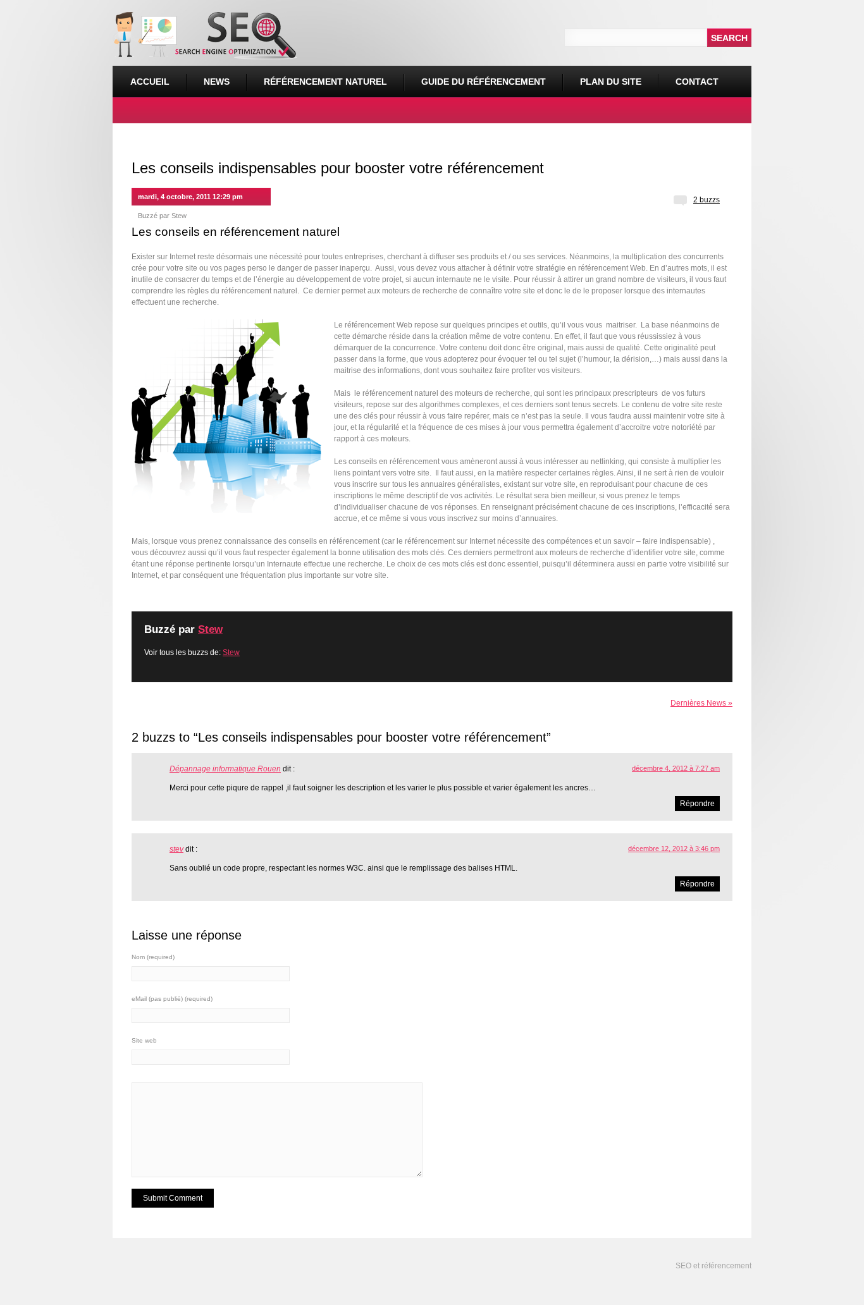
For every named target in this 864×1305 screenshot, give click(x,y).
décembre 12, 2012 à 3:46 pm (674, 848)
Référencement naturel (316, 76)
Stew (179, 215)
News (217, 82)
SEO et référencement (712, 1265)
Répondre (697, 803)
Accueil (150, 82)
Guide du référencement (483, 82)
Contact (697, 82)
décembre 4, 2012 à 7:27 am (676, 768)
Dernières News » (701, 703)
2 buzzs (706, 199)
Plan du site (610, 82)
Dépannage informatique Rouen (225, 768)
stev (176, 849)
